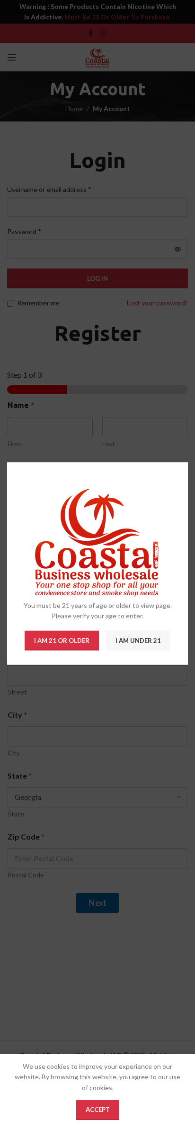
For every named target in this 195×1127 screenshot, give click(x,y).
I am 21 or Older (61, 640)
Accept (98, 1109)
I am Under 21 (138, 640)
